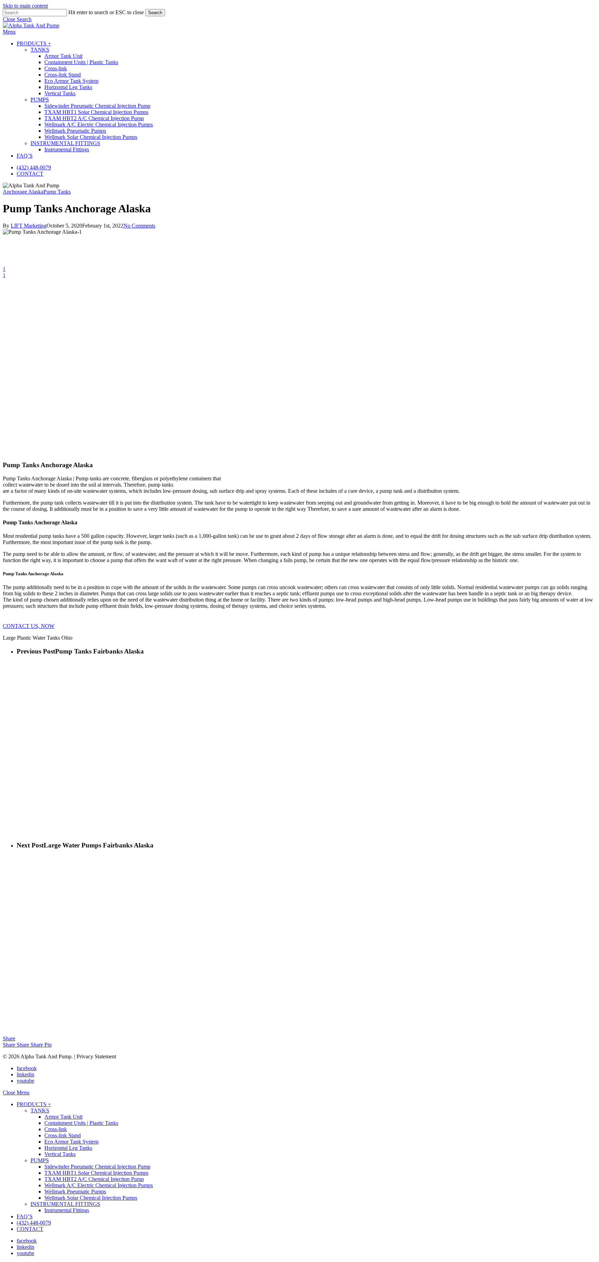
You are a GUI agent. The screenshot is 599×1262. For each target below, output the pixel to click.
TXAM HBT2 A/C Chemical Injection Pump (94, 1179)
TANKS (40, 1110)
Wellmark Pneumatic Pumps (75, 1191)
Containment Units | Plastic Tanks (81, 1123)
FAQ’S (25, 1216)
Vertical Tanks (60, 1154)
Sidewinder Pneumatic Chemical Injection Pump (97, 1167)
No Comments (139, 226)
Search (155, 12)
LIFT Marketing (28, 226)
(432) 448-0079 (34, 1223)
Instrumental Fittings (66, 1210)
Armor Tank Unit (63, 1117)
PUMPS (40, 1160)
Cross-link (55, 1129)
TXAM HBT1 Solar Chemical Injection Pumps (96, 1173)
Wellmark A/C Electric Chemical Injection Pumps (98, 1185)
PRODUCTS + (34, 1104)
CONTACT (30, 1229)
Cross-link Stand (62, 1135)
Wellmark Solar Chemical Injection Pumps (90, 1198)
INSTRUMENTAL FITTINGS (65, 1204)
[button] (17, 19)
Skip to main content (25, 6)
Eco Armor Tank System (71, 1142)
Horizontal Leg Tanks (68, 1148)
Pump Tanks (57, 192)
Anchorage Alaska (23, 192)
